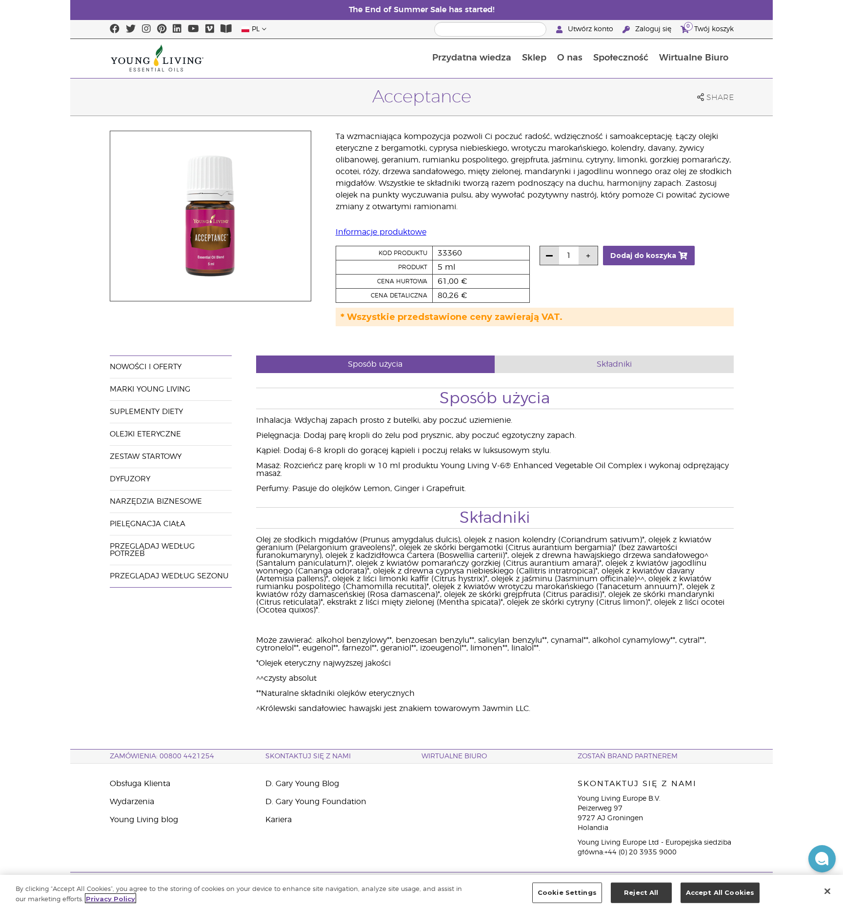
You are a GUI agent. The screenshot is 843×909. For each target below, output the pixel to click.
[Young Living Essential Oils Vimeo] (209, 29)
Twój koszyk (710, 27)
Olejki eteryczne (145, 434)
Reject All (641, 892)
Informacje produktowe (381, 232)
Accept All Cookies (720, 892)
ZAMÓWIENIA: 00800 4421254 (162, 756)
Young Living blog (144, 820)
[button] (822, 858)
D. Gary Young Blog (302, 784)
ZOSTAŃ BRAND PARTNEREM (628, 756)
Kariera (278, 820)
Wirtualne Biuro (693, 58)
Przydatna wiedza (471, 58)
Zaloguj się (653, 29)
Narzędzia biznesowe (156, 501)
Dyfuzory (130, 479)
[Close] (827, 891)
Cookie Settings (567, 892)
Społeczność (620, 58)
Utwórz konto (590, 29)
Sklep (534, 58)
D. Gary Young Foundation (315, 802)
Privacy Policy (110, 898)
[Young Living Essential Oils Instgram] (146, 29)
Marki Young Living (150, 389)
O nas (569, 58)
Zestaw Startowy (145, 456)
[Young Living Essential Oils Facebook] (115, 29)
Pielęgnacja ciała (147, 524)
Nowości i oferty (145, 367)
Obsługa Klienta (140, 784)
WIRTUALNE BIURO (454, 756)
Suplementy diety (146, 411)
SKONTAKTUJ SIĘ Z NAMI (308, 756)
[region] (421, 892)
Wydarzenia (132, 802)
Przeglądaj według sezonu (169, 576)
